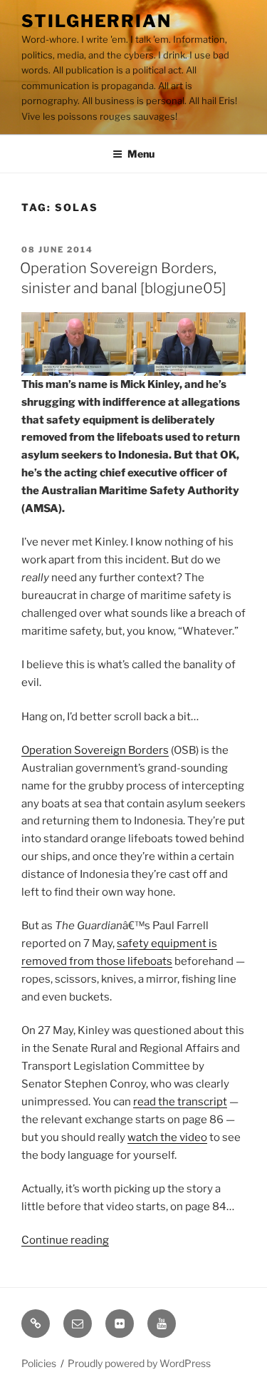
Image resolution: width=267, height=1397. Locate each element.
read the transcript (180, 1101)
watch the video (167, 1137)
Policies (38, 1363)
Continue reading (65, 1240)
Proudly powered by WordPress (139, 1363)
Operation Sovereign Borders (95, 750)
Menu (141, 154)
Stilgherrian (96, 21)
